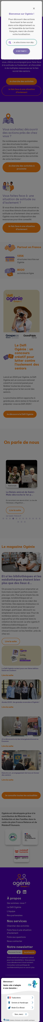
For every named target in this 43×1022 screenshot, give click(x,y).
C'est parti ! (21, 51)
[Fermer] (34, 8)
